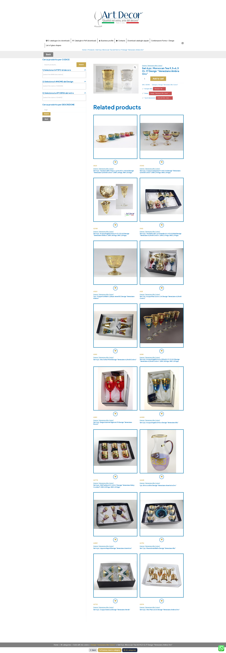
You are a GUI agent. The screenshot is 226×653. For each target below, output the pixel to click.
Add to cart (158, 78)
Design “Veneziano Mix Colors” (152, 65)
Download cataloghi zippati (138, 41)
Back (94, 650)
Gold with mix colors (81, 645)
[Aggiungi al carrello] (115, 162)
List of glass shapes (53, 45)
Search (81, 64)
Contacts (121, 41)
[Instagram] (183, 43)
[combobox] (64, 74)
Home (56, 645)
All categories (66, 645)
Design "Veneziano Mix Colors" (168, 85)
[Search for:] (64, 110)
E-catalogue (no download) (59, 41)
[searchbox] (53, 74)
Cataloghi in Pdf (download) (85, 41)
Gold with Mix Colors (163, 98)
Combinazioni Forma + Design (162, 41)
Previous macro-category (110, 650)
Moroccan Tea (158, 88)
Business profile (107, 41)
